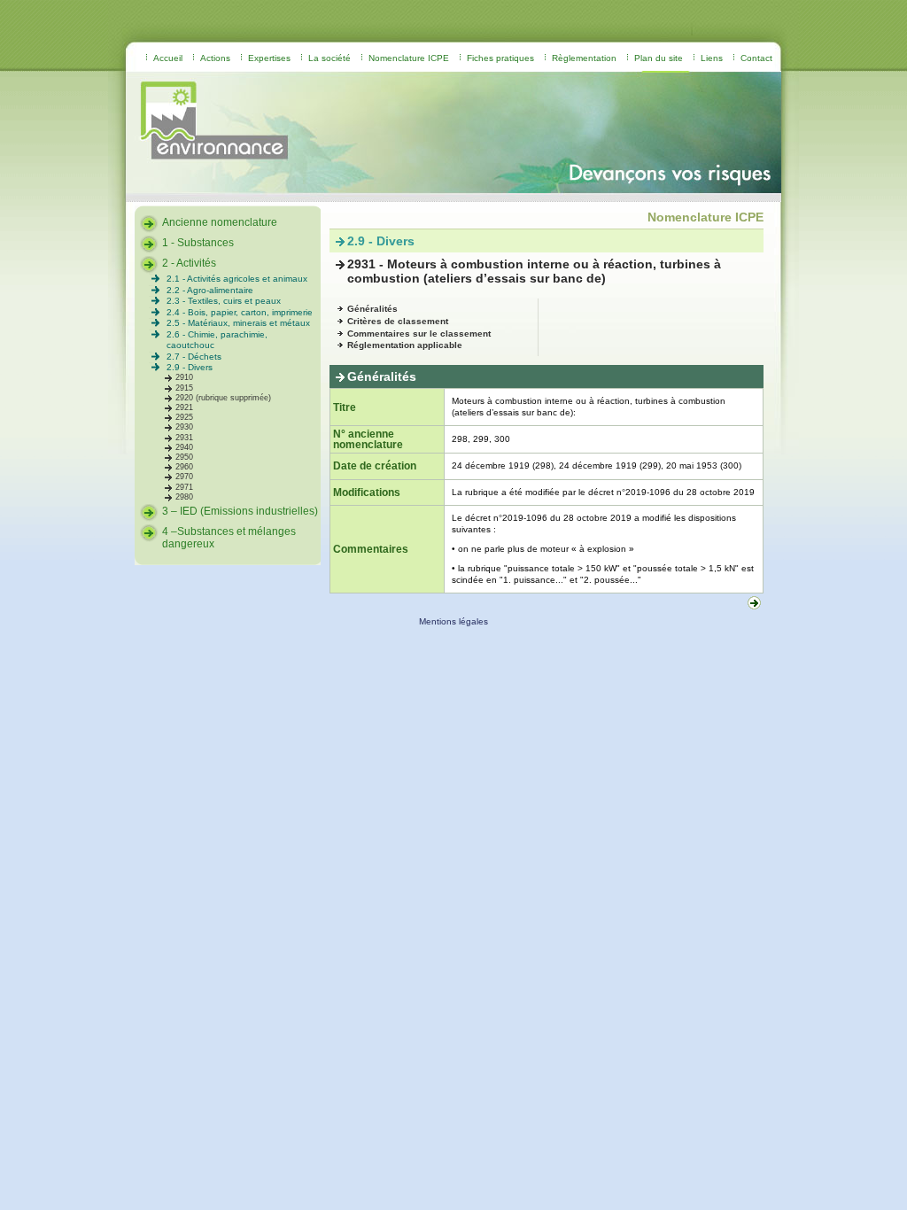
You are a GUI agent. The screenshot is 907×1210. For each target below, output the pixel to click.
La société (329, 58)
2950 (184, 457)
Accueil (167, 58)
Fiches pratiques (500, 58)
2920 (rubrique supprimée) (223, 397)
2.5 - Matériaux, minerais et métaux (238, 323)
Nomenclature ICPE (408, 58)
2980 (184, 497)
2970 (184, 476)
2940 (184, 447)
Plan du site (658, 58)
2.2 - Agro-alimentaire (210, 290)
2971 (184, 487)
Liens (712, 58)
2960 (184, 466)
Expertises (269, 58)
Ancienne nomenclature (219, 222)
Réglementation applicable (404, 345)
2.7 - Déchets (194, 356)
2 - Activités (189, 263)
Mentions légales (453, 621)
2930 (184, 427)
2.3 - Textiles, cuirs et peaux (224, 301)
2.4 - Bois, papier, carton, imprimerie (240, 312)
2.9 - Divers (190, 367)
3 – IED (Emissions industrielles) (240, 511)
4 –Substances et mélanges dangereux (229, 537)
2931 (184, 437)
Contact (756, 58)
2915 (184, 388)
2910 (184, 377)
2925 (184, 417)
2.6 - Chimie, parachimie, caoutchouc (217, 340)
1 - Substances (198, 242)
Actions (215, 58)
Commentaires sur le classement (419, 333)
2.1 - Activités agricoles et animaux (237, 278)
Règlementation (584, 58)
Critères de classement (397, 321)
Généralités (372, 309)
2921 (184, 407)
